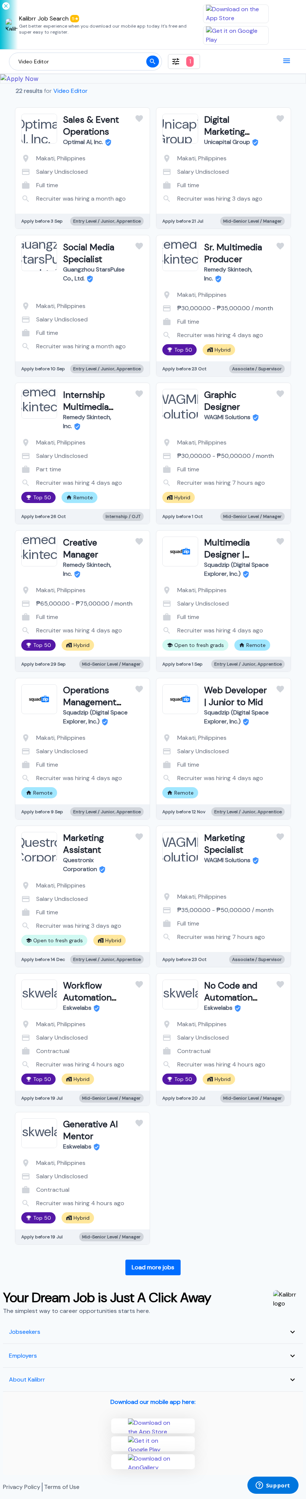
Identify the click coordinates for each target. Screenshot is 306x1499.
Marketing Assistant (83, 843)
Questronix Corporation (80, 864)
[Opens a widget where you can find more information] (273, 1486)
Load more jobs (153, 1267)
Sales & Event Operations (91, 125)
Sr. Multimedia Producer (233, 253)
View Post (52, 191)
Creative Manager (80, 548)
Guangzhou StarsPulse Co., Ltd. (94, 273)
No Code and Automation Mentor (230, 997)
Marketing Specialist (224, 843)
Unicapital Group (227, 142)
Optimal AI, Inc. (83, 142)
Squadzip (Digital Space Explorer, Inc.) (236, 569)
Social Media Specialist (88, 253)
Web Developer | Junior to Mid (235, 696)
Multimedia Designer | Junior (227, 554)
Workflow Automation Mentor (87, 997)
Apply (112, 191)
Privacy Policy (21, 1487)
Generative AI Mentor (90, 1130)
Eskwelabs (77, 1008)
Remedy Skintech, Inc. (228, 273)
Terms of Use (61, 1487)
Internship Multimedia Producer (86, 406)
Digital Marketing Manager (224, 131)
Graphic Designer (222, 400)
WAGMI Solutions (227, 417)
